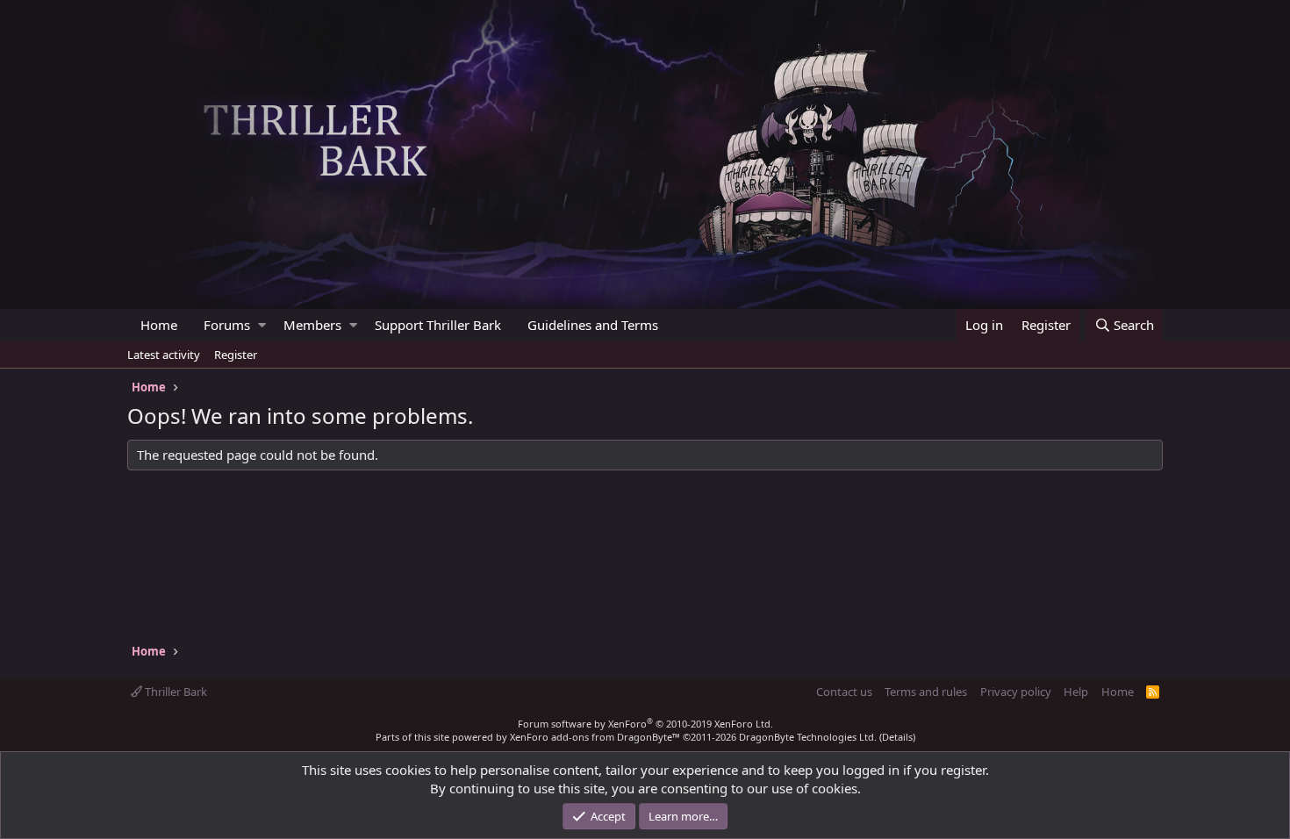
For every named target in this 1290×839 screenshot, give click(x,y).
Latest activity (163, 354)
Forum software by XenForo (645, 723)
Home (158, 324)
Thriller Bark (174, 691)
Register (235, 354)
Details (897, 736)
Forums (227, 324)
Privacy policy (1015, 691)
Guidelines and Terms (592, 324)
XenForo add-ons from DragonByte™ (595, 736)
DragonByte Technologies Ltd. (808, 736)
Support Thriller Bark (438, 324)
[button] (262, 325)
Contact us (844, 691)
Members (312, 324)
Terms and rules (926, 691)
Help (1076, 691)
